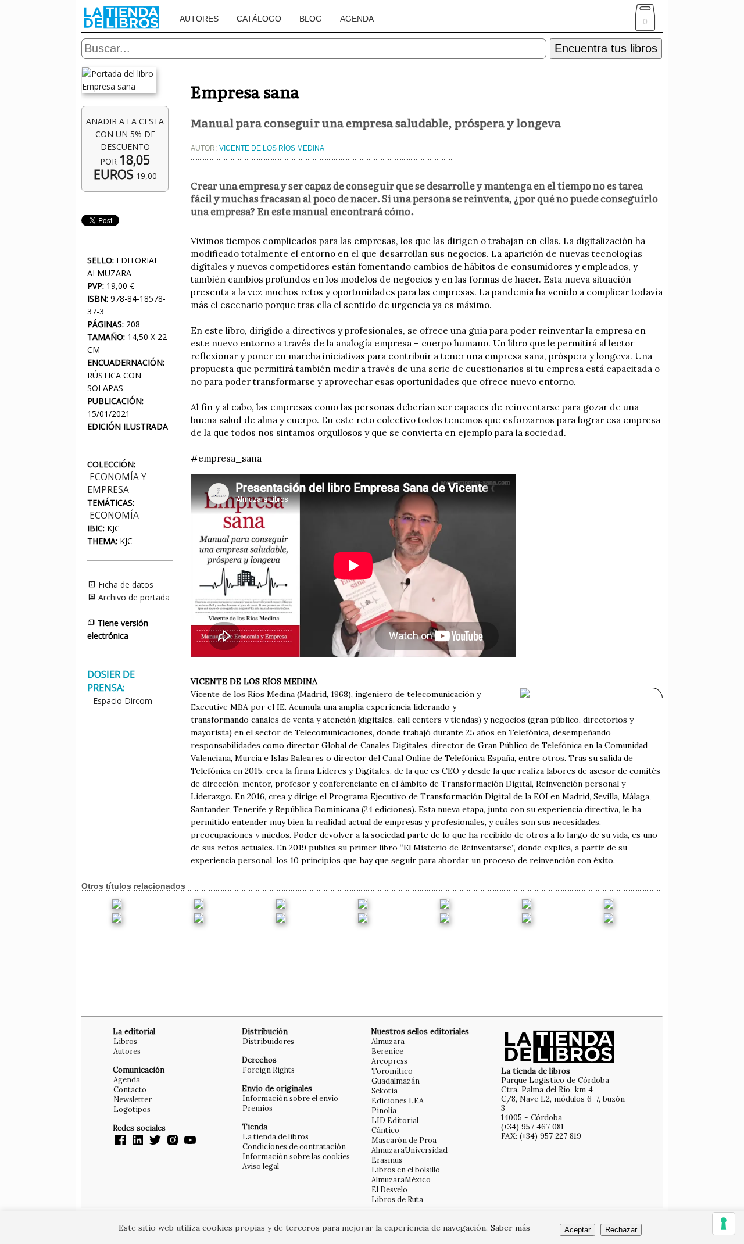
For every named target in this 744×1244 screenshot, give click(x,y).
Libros (125, 1041)
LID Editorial (395, 1120)
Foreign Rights (268, 1069)
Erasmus (386, 1159)
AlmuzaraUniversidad (409, 1149)
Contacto (129, 1089)
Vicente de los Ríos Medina (271, 148)
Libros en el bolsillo (405, 1169)
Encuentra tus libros (606, 48)
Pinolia (383, 1110)
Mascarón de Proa (404, 1140)
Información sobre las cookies (296, 1156)
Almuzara (388, 1041)
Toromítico (392, 1070)
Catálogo (259, 18)
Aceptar (577, 1229)
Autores (199, 18)
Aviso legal (260, 1166)
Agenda (357, 18)
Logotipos (132, 1109)
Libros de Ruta (397, 1199)
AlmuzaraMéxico (401, 1179)
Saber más (510, 1227)
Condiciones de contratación (294, 1146)
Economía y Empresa (116, 483)
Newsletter (132, 1099)
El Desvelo (389, 1189)
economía (114, 515)
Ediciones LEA (397, 1100)
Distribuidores (268, 1041)
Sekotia (384, 1090)
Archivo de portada (133, 597)
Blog (310, 18)
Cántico (385, 1130)
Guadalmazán (395, 1080)
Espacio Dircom (122, 700)
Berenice (387, 1051)
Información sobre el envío (290, 1098)
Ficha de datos (124, 584)
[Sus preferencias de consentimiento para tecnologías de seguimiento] (724, 1224)
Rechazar (621, 1229)
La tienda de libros (275, 1136)
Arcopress (389, 1061)
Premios (257, 1108)
